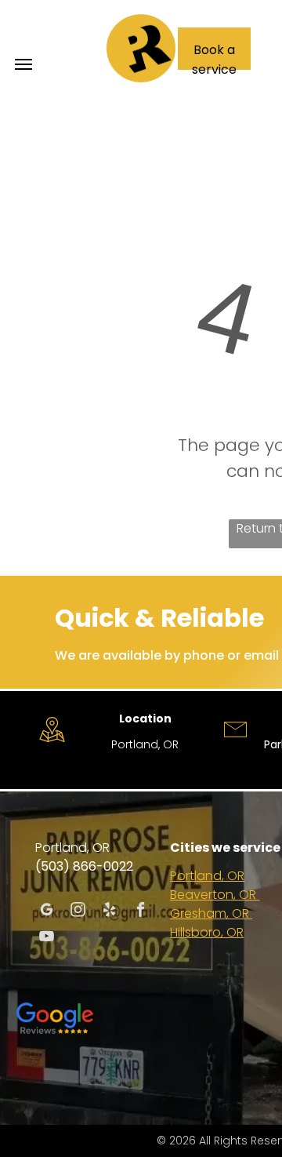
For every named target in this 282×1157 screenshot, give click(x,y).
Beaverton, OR (214, 895)
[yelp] (109, 911)
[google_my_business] (46, 911)
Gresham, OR (211, 913)
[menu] (23, 64)
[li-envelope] (235, 744)
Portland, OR (207, 876)
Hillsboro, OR (207, 932)
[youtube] (46, 938)
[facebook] (140, 911)
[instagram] (78, 911)
